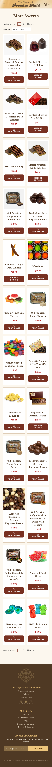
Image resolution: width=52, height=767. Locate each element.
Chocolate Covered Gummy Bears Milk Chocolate (14, 64)
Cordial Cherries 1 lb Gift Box (38, 116)
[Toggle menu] (7, 4)
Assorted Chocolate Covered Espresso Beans (14, 518)
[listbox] (21, 29)
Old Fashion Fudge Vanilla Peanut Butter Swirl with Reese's (38, 518)
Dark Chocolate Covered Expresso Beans (38, 216)
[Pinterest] (26, 702)
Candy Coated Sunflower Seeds (14, 364)
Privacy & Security (26, 727)
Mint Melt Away (14, 166)
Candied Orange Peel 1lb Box (14, 266)
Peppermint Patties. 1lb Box (38, 414)
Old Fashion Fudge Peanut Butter (14, 464)
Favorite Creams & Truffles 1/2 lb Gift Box (14, 116)
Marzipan (37, 266)
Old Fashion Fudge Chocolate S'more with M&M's (14, 574)
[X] (21, 702)
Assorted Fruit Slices (38, 575)
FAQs (26, 721)
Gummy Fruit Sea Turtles (14, 314)
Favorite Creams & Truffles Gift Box (38, 364)
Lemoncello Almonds (14, 414)
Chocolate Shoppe (26, 691)
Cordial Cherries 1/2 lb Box (38, 64)
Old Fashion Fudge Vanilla (38, 314)
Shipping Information (26, 724)
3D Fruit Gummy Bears (38, 626)
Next (29, 24)
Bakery (26, 694)
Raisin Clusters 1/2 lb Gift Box (38, 166)
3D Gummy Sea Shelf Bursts (14, 626)
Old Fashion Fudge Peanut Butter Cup (14, 216)
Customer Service (26, 718)
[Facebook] (31, 702)
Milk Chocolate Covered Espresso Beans (38, 464)
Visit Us (26, 715)
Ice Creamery (26, 697)
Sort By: (7, 29)
